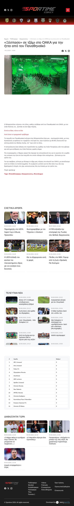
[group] (7, 20)
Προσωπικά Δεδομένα (62, 486)
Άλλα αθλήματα (46, 490)
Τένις (30, 492)
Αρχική (6, 39)
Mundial (31, 485)
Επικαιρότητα (45, 487)
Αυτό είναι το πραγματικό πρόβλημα (16, 134)
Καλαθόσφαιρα (33, 487)
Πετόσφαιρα (32, 490)
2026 (14, 502)
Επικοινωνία (59, 490)
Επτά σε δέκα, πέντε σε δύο (13, 130)
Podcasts (44, 485)
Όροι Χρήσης (59, 483)
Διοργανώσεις (24, 39)
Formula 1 (31, 494)
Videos (43, 483)
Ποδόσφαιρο (14, 39)
